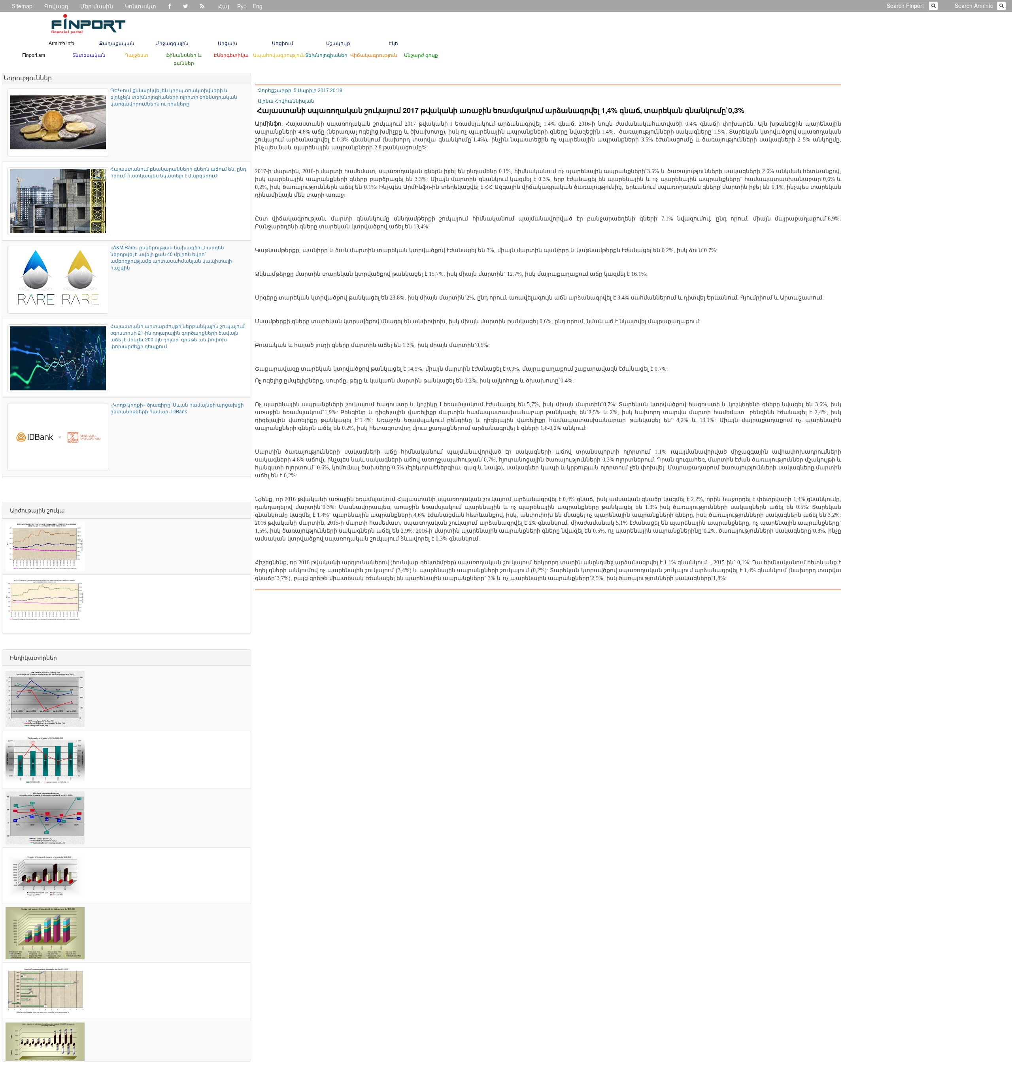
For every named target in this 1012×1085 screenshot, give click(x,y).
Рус (241, 6)
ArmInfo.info (61, 43)
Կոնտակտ (140, 6)
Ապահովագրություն (279, 54)
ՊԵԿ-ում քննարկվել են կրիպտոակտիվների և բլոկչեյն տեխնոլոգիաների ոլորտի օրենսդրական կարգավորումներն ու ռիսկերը (173, 97)
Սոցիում (282, 43)
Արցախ (227, 43)
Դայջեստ (136, 54)
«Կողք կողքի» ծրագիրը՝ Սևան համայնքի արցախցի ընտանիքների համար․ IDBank (177, 407)
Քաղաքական (116, 43)
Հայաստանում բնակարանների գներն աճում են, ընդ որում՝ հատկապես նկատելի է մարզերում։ (178, 172)
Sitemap (22, 6)
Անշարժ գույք (421, 54)
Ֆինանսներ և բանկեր (184, 58)
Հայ (223, 6)
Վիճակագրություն (373, 54)
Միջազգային (172, 43)
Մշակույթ (338, 43)
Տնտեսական (89, 54)
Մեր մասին (96, 6)
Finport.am (33, 54)
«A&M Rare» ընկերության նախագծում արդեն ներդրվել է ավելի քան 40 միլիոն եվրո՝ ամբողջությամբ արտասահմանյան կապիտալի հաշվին (171, 257)
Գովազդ (56, 6)
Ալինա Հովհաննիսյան (286, 101)
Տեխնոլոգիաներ (326, 54)
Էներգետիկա (231, 54)
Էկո (393, 43)
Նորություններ (28, 77)
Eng (257, 6)
